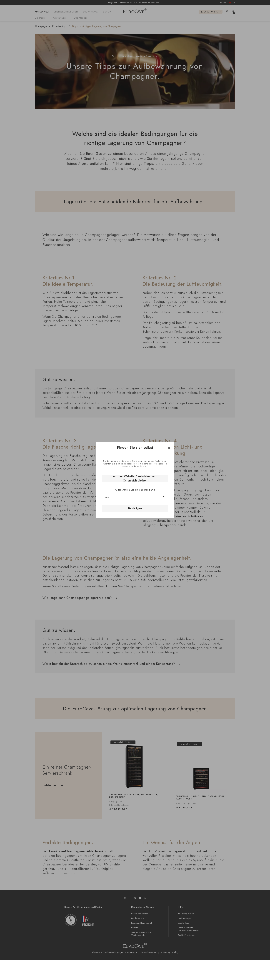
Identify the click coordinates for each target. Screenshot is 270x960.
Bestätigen (135, 508)
